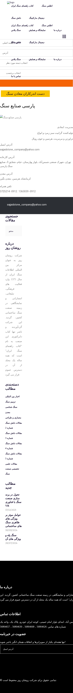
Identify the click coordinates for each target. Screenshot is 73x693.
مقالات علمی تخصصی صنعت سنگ (12, 469)
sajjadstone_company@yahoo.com (27, 204)
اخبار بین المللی (12, 396)
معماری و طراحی (13, 417)
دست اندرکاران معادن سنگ (25, 93)
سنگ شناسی (11, 407)
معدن (7, 412)
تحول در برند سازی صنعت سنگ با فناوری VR (13, 500)
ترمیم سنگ (10, 402)
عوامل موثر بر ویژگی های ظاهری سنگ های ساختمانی (13, 520)
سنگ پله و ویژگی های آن (13, 537)
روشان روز (23, 680)
